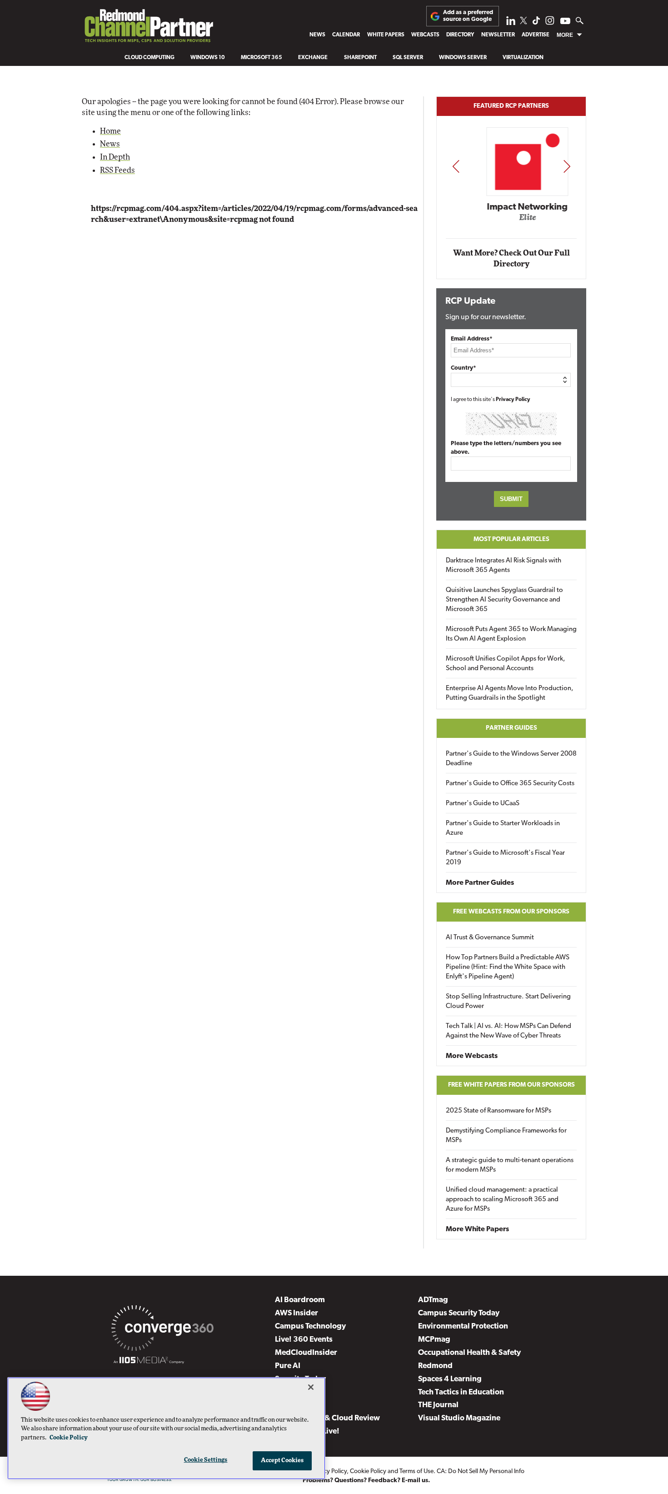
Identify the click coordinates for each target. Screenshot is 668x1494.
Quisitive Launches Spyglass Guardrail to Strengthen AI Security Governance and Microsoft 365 (504, 600)
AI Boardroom (300, 1300)
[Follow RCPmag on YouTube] (565, 22)
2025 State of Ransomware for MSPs (498, 1111)
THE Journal (438, 1405)
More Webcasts (472, 1056)
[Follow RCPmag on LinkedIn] (510, 23)
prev (456, 166)
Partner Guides (511, 728)
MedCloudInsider (306, 1353)
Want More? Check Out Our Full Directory (511, 258)
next (567, 166)
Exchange (313, 57)
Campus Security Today (458, 1313)
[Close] (311, 1387)
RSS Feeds (117, 170)
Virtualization (523, 57)
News (317, 35)
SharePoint (360, 57)
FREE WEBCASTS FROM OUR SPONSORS (511, 911)
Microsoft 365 (261, 57)
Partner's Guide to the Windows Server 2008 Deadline (511, 759)
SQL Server (408, 57)
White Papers (385, 35)
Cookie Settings (206, 1460)
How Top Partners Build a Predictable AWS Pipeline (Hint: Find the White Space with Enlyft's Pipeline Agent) (507, 967)
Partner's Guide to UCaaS (482, 803)
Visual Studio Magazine (459, 1418)
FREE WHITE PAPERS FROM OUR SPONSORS (511, 1085)
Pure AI (287, 1366)
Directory (460, 35)
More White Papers (477, 1229)
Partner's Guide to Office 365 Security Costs (510, 783)
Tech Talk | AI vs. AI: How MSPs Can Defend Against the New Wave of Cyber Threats (508, 1031)
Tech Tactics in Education (461, 1392)
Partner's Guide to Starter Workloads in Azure (503, 828)
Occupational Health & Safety (469, 1353)
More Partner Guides (480, 883)
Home (110, 131)
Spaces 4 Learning (450, 1379)
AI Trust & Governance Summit (490, 937)
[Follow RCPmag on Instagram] (549, 23)
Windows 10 (207, 57)
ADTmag (433, 1300)
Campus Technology (310, 1326)
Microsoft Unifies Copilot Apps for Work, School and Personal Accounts (505, 664)
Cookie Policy (368, 1471)
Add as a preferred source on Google (468, 16)
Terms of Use (416, 1471)
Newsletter (498, 35)
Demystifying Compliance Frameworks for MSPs (506, 1136)
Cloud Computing (149, 57)
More (565, 35)
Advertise (535, 35)
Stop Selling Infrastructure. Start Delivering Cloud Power (508, 1001)
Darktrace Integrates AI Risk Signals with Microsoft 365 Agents (503, 565)
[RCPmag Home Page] (148, 28)
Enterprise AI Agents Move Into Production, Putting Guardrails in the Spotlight (509, 693)
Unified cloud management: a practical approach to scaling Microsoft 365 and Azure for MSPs (502, 1200)
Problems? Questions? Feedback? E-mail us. (366, 1480)
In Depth (115, 157)
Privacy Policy (513, 399)
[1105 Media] (149, 1361)
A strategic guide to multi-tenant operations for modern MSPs (509, 1165)
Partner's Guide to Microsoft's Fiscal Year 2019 (505, 858)
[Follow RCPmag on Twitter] (523, 22)
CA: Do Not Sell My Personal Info (480, 1471)
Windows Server (463, 57)
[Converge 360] (162, 1329)
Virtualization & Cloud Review (327, 1418)
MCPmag (434, 1340)
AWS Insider (296, 1313)
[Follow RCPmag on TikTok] (536, 23)
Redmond (435, 1366)
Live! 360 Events (304, 1340)
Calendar (346, 35)
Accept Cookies (282, 1461)
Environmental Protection (463, 1326)
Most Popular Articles (511, 539)
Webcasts (425, 35)
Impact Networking (511, 207)
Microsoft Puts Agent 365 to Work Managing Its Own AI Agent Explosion (511, 634)
